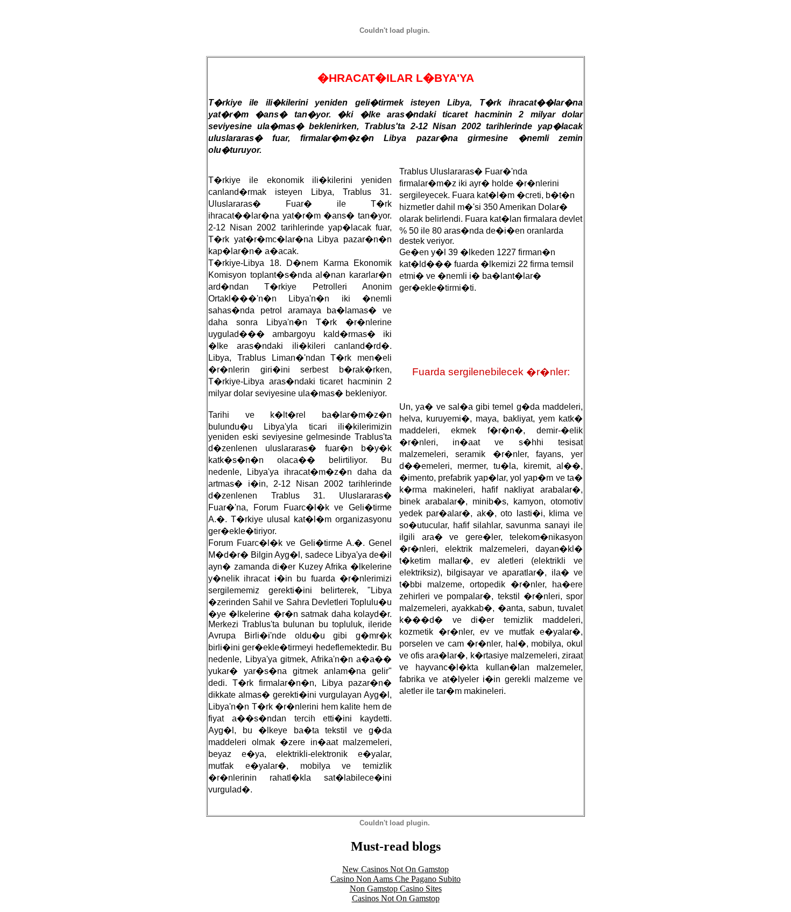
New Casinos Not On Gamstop (395, 869)
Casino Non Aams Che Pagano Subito (395, 878)
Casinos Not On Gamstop (396, 898)
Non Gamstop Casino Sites (396, 888)
